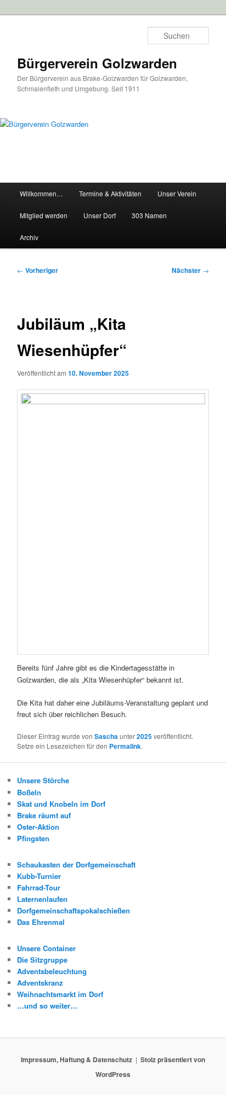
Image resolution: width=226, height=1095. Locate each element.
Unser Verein (176, 193)
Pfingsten (33, 838)
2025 (144, 736)
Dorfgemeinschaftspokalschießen (73, 910)
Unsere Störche (43, 780)
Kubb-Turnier (39, 876)
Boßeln (29, 792)
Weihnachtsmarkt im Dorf (60, 994)
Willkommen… (41, 193)
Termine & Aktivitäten (110, 193)
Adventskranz (40, 982)
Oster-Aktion (38, 827)
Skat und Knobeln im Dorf (61, 804)
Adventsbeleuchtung (52, 971)
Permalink (125, 746)
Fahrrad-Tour (38, 887)
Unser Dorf (99, 215)
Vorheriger (37, 270)
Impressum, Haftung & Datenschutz (76, 1059)
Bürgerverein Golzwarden (97, 63)
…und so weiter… (47, 1005)
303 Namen (149, 215)
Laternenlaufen (42, 899)
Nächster (190, 270)
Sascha (106, 736)
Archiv (29, 237)
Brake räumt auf (44, 815)
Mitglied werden (43, 215)
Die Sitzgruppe (42, 959)
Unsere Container (46, 948)
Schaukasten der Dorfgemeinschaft (76, 864)
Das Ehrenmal (41, 922)
